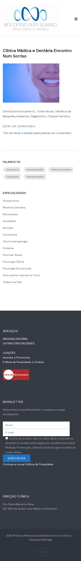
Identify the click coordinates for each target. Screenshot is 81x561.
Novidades (9, 221)
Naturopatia (10, 214)
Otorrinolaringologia (15, 241)
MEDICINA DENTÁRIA (15, 339)
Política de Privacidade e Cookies (23, 362)
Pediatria (8, 248)
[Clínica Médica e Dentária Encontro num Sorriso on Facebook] (36, 552)
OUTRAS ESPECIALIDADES (18, 343)
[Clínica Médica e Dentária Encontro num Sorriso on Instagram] (44, 552)
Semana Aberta (35, 176)
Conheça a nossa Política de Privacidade (28, 464)
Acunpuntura (11, 200)
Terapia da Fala (12, 282)
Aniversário (13, 169)
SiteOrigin (46, 539)
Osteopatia (13, 176)
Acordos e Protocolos (16, 357)
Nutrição (8, 227)
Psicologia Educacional (17, 268)
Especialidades (35, 169)
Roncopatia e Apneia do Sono (21, 275)
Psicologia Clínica (13, 261)
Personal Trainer (12, 255)
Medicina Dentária (61, 169)
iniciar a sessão (23, 133)
